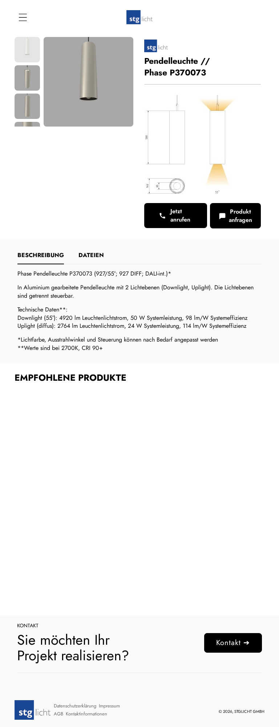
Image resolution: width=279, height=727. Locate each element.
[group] (27, 49)
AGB (58, 713)
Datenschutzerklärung (75, 705)
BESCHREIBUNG (40, 255)
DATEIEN (91, 255)
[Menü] (23, 17)
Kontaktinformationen (86, 713)
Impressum (109, 705)
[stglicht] (139, 17)
